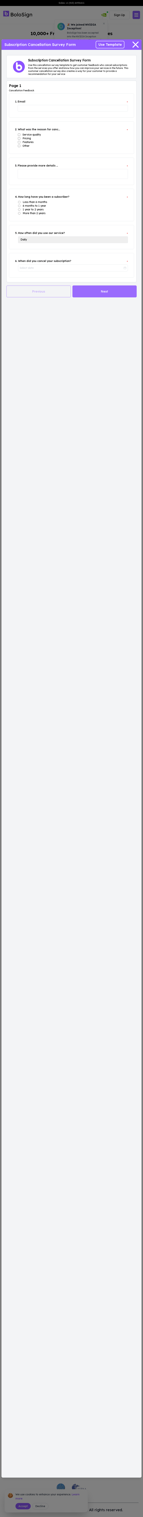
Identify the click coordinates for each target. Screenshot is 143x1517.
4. (16, 196)
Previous (38, 291)
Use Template (110, 44)
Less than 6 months (35, 202)
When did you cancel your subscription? (44, 261)
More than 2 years (34, 213)
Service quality (32, 134)
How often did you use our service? (41, 233)
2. (16, 129)
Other (26, 145)
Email (21, 101)
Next (104, 291)
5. (16, 233)
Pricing (27, 138)
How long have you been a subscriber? (43, 196)
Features (28, 142)
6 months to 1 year (34, 205)
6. (16, 261)
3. (16, 165)
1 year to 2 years (33, 209)
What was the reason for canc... (39, 129)
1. (16, 101)
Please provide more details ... (38, 165)
